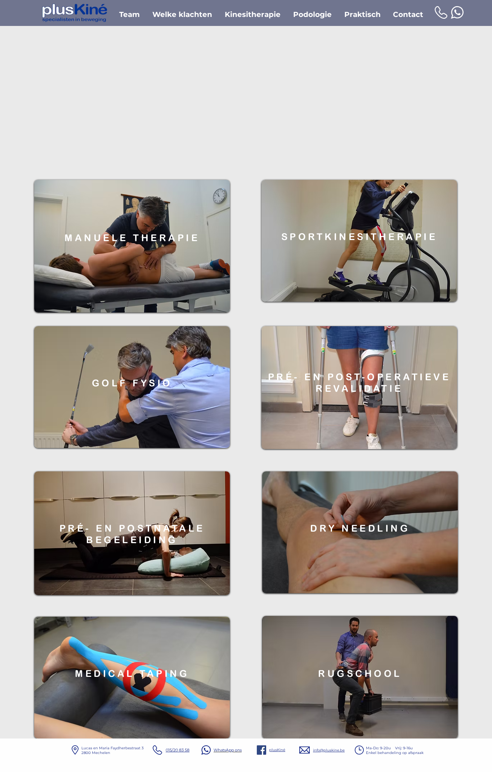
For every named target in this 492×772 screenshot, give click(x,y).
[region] (132, 246)
